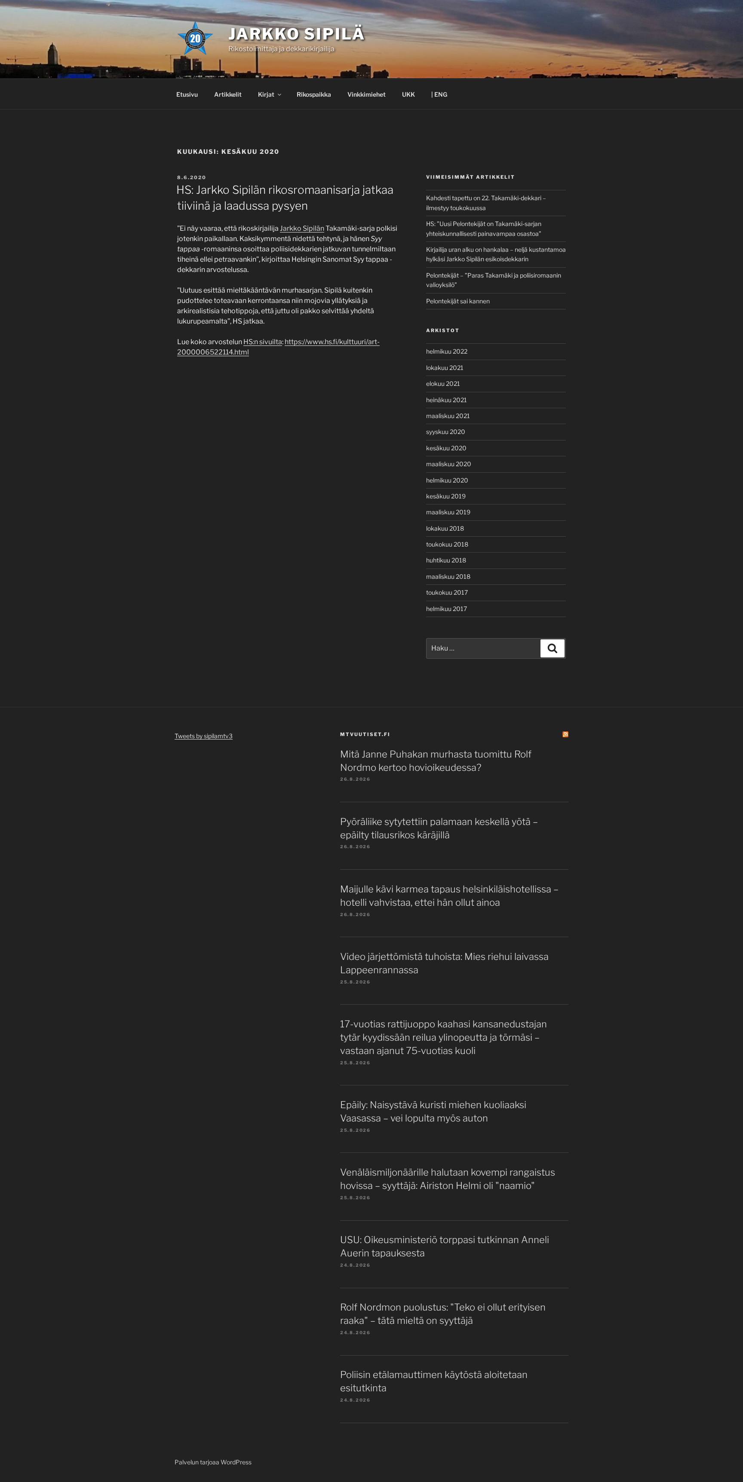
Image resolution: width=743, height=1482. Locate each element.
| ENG (439, 94)
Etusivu (187, 94)
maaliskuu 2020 (448, 464)
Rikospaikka (314, 94)
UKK (408, 94)
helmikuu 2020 (447, 480)
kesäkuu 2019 (446, 496)
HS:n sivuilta (262, 342)
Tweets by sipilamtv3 (204, 735)
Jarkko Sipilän (302, 228)
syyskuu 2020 (445, 431)
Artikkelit (228, 94)
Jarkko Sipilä (296, 33)
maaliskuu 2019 (448, 512)
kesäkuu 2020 (446, 448)
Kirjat (266, 94)
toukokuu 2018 (447, 544)
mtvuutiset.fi (365, 734)
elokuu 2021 (443, 383)
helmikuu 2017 (446, 608)
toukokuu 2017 (447, 592)
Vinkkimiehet (366, 94)
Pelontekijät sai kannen (458, 301)
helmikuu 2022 (446, 351)
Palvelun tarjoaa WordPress (213, 1462)
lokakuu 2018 (445, 528)
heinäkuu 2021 (446, 399)
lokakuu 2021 (445, 367)
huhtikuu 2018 (446, 560)
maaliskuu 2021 (448, 415)
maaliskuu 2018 (448, 576)
